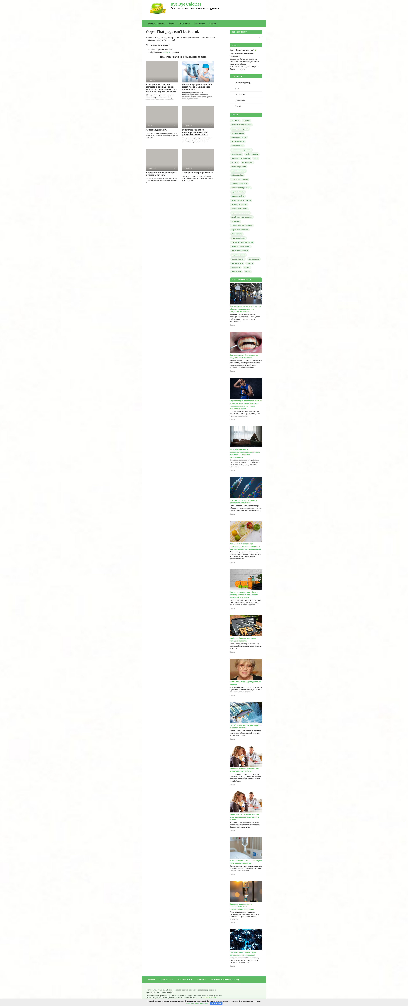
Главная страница (156, 23)
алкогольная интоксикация (241, 125)
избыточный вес (238, 175)
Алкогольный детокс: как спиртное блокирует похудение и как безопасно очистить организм (245, 546)
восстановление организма (241, 150)
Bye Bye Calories (186, 4)
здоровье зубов (247, 162)
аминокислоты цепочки (240, 129)
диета (256, 158)
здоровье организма (239, 167)
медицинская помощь (239, 209)
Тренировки (199, 23)
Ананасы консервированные (197, 172)
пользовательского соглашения (197, 1003)
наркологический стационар (242, 225)
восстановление (237, 146)
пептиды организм (238, 238)
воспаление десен (238, 141)
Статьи (213, 23)
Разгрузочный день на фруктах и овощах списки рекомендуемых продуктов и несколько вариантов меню (161, 88)
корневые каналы (238, 192)
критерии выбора (238, 196)
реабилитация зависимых (241, 246)
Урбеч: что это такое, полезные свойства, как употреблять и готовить (195, 132)
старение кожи (253, 259)
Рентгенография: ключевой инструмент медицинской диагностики (197, 86)
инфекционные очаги (239, 183)
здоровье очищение (239, 171)
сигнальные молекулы (240, 251)
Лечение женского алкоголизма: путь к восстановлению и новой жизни (244, 817)
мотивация (236, 221)
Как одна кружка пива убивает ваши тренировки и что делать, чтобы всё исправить (244, 594)
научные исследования (240, 230)
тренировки (236, 267)
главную (166, 52)
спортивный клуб (238, 259)
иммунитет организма (240, 179)
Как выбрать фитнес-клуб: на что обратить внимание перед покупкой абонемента (245, 309)
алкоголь (246, 120)
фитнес (247, 267)
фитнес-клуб (236, 272)
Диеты (172, 23)
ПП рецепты (184, 23)
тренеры (250, 263)
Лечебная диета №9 (156, 129)
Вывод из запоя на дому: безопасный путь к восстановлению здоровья (242, 906)
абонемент (235, 120)
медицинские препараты (240, 213)
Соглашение (201, 980)
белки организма (238, 133)
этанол (247, 272)
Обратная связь (166, 980)
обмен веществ (237, 234)
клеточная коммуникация (241, 188)
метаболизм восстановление (242, 217)
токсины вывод (237, 263)
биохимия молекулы (239, 137)
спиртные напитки (238, 255)
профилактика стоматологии (242, 242)
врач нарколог (237, 154)
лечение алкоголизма (239, 204)
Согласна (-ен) (216, 1003)
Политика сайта (185, 980)
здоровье (235, 162)
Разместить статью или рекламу (225, 980)
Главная (151, 980)
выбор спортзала (252, 154)
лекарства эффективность (241, 200)
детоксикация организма (241, 158)
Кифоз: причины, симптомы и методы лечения (161, 173)
